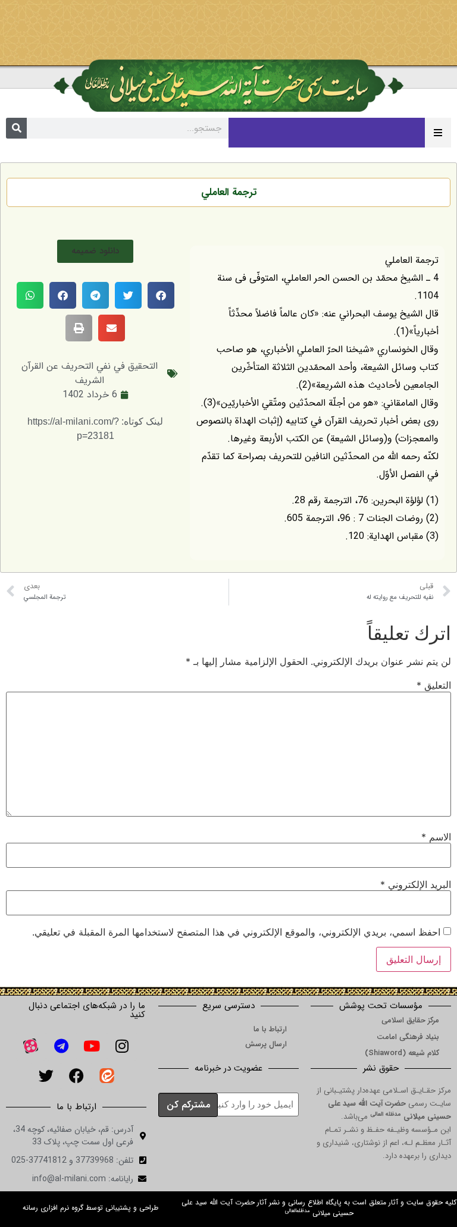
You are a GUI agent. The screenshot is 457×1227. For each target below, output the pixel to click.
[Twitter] (46, 1076)
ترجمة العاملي (228, 192)
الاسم (436, 837)
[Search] (16, 128)
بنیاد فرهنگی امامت (408, 1037)
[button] (95, 251)
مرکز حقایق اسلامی (410, 1020)
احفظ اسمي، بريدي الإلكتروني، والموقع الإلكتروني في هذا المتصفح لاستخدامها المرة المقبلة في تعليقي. (236, 932)
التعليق (434, 685)
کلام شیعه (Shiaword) (402, 1053)
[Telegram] (61, 1046)
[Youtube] (92, 1046)
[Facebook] (76, 1076)
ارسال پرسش (266, 1044)
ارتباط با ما (270, 1029)
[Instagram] (122, 1046)
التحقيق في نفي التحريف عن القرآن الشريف (89, 373)
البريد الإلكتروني (415, 884)
